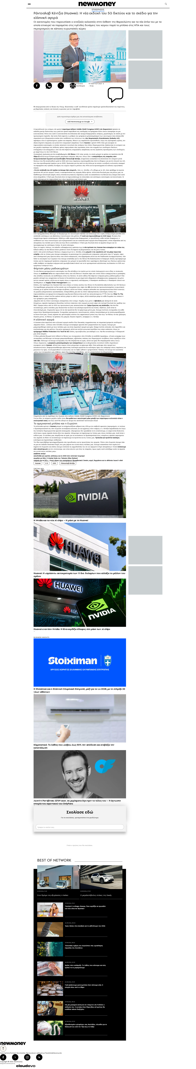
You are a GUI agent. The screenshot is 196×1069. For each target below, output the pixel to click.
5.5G (54, 463)
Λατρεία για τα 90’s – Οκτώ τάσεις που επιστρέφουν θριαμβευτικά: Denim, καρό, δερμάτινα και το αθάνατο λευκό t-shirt (78, 460)
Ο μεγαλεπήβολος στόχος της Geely (95, 895)
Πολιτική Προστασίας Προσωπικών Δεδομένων (27, 1053)
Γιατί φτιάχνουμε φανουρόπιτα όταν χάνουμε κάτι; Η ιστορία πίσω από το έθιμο (84, 986)
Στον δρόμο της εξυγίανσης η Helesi (52, 895)
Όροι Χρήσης (5, 1053)
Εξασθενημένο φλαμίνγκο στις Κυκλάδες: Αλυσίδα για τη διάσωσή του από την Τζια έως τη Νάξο (86, 1025)
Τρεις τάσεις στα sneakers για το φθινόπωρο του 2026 (85, 926)
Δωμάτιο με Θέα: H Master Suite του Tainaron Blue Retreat (56, 458)
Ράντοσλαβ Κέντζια (68, 463)
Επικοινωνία (57, 1053)
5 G (46, 463)
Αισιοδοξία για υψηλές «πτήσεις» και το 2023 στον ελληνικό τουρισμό (59, 456)
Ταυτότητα (49, 1053)
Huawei (87, 143)
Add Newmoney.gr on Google (78, 121)
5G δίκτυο (71, 154)
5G (89, 287)
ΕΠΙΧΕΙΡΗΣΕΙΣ (98, 9)
